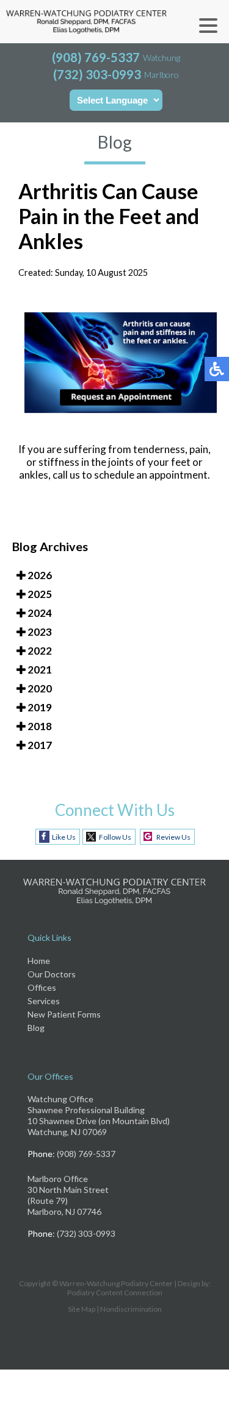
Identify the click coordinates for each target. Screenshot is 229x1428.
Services (43, 1001)
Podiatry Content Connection (114, 1292)
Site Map (81, 1309)
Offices (41, 987)
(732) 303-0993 (97, 74)
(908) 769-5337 (96, 57)
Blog (36, 1027)
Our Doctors (51, 974)
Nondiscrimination (131, 1309)
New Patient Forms (64, 1014)
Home (38, 960)
